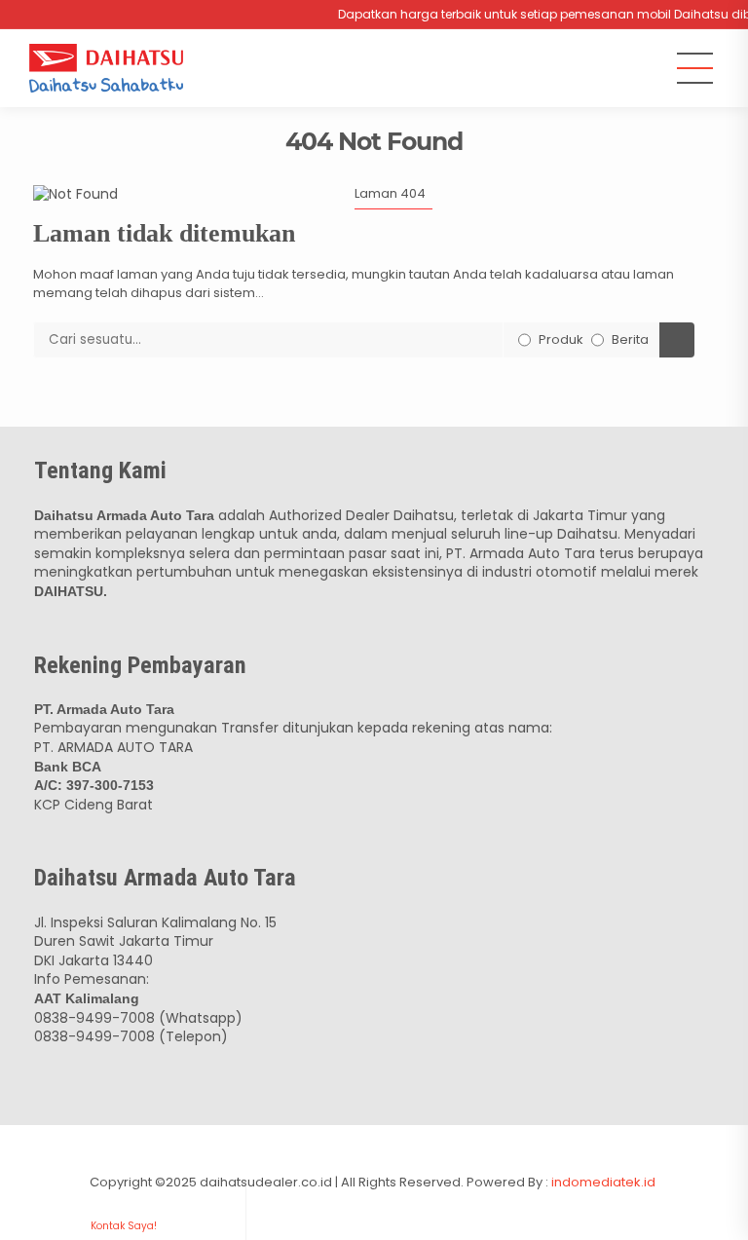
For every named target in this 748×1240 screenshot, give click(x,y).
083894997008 (122, 1190)
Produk (561, 339)
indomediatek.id (604, 1182)
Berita (630, 339)
